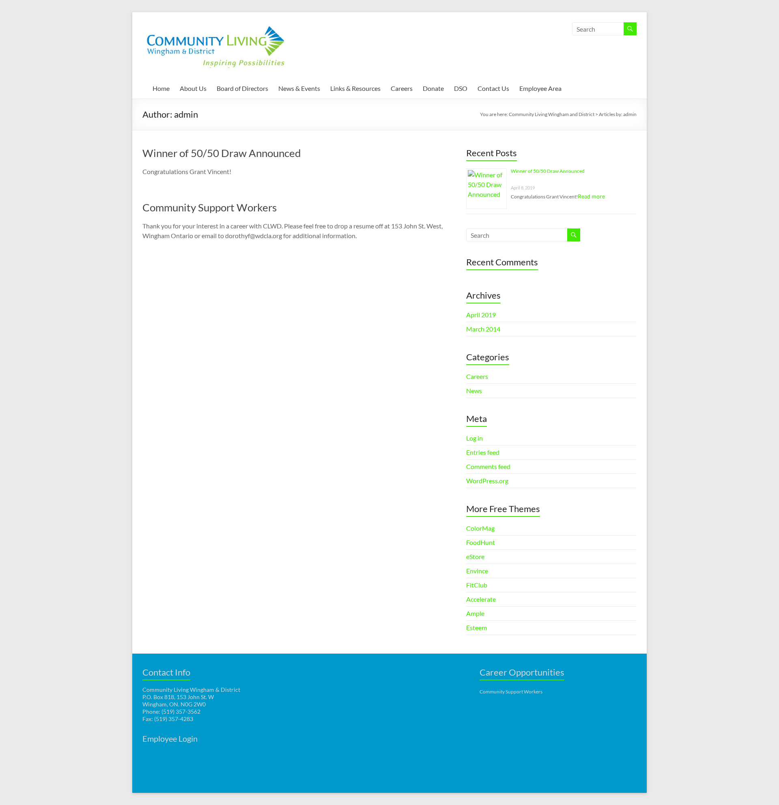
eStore (475, 556)
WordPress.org (487, 480)
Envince (477, 571)
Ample (475, 613)
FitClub (476, 585)
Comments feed (488, 466)
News (474, 390)
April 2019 (481, 315)
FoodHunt (480, 542)
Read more (591, 196)
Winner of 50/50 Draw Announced (221, 152)
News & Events (299, 88)
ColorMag (480, 528)
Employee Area (540, 88)
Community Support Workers (209, 207)
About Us (193, 88)
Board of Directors (242, 88)
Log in (474, 438)
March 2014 (483, 329)
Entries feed (482, 452)
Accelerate (481, 599)
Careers (402, 88)
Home (161, 88)
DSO (460, 88)
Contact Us (493, 88)
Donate (433, 88)
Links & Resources (355, 88)
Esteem (476, 627)
